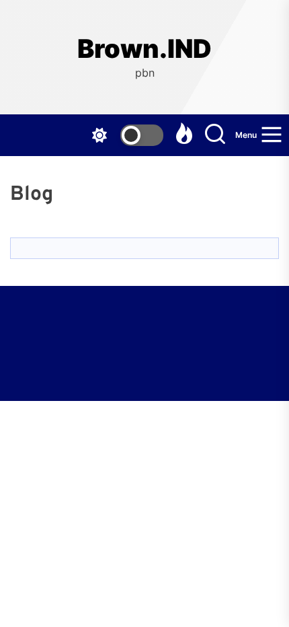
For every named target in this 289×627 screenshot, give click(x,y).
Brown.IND (144, 49)
